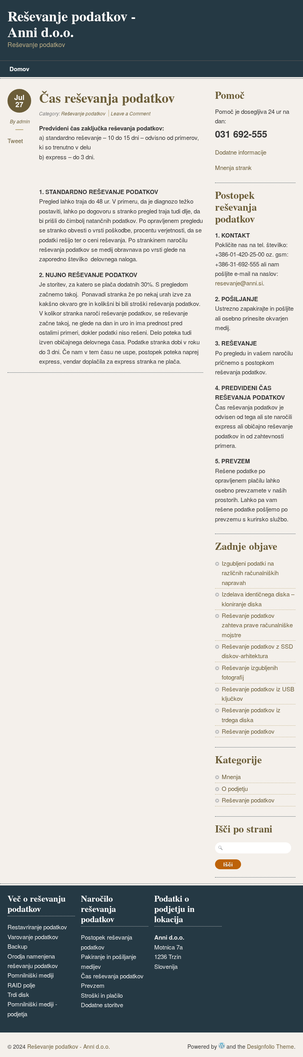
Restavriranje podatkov (37, 927)
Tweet (15, 140)
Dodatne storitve (102, 1004)
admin (23, 121)
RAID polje (21, 985)
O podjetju (235, 788)
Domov (19, 68)
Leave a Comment (130, 113)
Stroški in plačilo (102, 995)
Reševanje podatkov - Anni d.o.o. (71, 24)
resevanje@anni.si (239, 283)
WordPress (222, 1045)
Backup (17, 946)
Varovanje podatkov (32, 936)
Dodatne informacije (240, 152)
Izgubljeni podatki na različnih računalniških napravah (250, 573)
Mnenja (231, 776)
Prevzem (93, 985)
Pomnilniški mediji (30, 975)
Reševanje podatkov (83, 113)
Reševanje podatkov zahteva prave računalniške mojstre (257, 625)
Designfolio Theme (270, 1046)
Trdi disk (18, 994)
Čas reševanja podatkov (112, 976)
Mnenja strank (233, 167)
